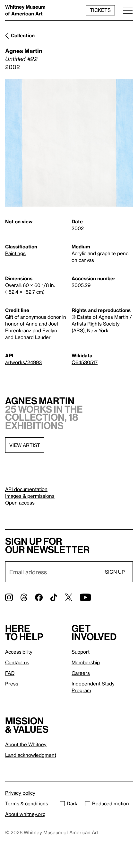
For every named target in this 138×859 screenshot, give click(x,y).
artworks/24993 (23, 362)
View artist (24, 445)
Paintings (15, 253)
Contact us (17, 662)
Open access (20, 503)
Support (81, 652)
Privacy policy (20, 793)
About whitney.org (25, 814)
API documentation (26, 489)
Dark (72, 803)
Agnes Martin (23, 50)
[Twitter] (68, 597)
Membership (86, 662)
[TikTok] (54, 597)
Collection (23, 35)
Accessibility (18, 652)
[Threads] (24, 597)
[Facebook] (39, 597)
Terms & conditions (26, 803)
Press (11, 683)
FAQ (9, 673)
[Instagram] (9, 597)
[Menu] (128, 10)
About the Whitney (26, 744)
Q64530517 (85, 362)
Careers (81, 673)
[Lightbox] (69, 143)
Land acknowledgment (30, 755)
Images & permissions (30, 496)
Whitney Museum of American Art (25, 10)
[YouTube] (85, 597)
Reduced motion (110, 803)
